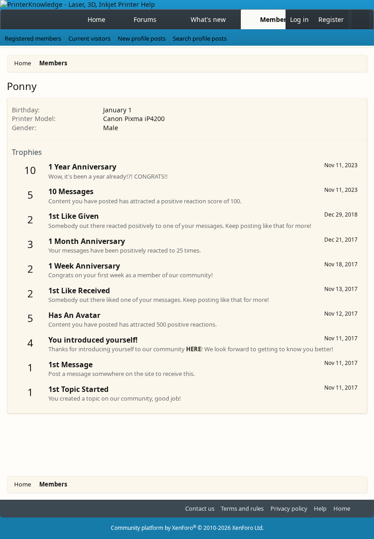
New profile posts (142, 38)
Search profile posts (200, 38)
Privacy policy (288, 508)
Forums (145, 19)
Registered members (33, 38)
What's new (208, 19)
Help (320, 508)
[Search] (360, 20)
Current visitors (89, 38)
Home (96, 19)
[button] (164, 20)
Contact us (199, 508)
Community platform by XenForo (187, 528)
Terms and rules (242, 508)
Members (275, 19)
